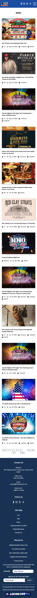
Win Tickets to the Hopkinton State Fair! (14, 43)
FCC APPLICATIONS (18, 549)
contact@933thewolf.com (18, 484)
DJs (18, 515)
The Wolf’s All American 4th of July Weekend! (16, 404)
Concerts (24, 118)
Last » (23, 453)
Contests (23, 46)
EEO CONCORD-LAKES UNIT (18, 553)
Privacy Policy (18, 561)
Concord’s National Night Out (11, 257)
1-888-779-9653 (18, 490)
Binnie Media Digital (28, 590)
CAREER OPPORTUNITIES (18, 557)
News (18, 522)
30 (14, 453)
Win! (18, 519)
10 (29, 450)
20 (33, 450)
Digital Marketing (18, 529)
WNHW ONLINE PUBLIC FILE (18, 545)
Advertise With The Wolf (18, 526)
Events (32, 46)
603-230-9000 (18, 478)
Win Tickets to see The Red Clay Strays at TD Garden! (18, 223)
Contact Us (18, 532)
